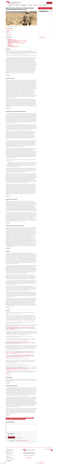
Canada (17, 418)
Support (45, 449)
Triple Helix (10, 5)
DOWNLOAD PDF (8, 34)
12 (27, 182)
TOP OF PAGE (8, 75)
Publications (24, 5)
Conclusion (9, 43)
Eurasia (20, 418)
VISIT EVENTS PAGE (42, 37)
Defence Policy (8, 419)
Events (35, 5)
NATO (11, 419)
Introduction (10, 38)
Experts (40, 5)
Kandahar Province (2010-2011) (13, 41)
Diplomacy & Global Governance (17, 419)
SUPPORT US (49, 2)
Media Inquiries (50, 449)
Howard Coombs (9, 30)
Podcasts (30, 5)
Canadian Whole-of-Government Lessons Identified (16, 42)
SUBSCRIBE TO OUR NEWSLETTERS (45, 8)
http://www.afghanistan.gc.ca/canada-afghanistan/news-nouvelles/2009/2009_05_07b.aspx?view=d (20, 356)
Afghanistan (23, 418)
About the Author (11, 45)
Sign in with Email (29, 457)
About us (45, 5)
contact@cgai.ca (9, 460)
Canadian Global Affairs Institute (13, 46)
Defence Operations (31, 418)
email (4, 462)
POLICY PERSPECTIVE (9, 28)
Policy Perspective (13, 418)
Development (23, 419)
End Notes (9, 44)
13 (8, 194)
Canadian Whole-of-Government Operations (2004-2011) (17, 40)
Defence (27, 418)
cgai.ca (8, 461)
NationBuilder (41, 462)
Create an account (19, 437)
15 (17, 263)
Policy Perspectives (22, 440)
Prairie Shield (17, 5)
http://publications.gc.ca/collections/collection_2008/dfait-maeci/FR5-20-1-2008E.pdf (20, 342)
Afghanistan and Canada (12, 39)
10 (18, 166)
